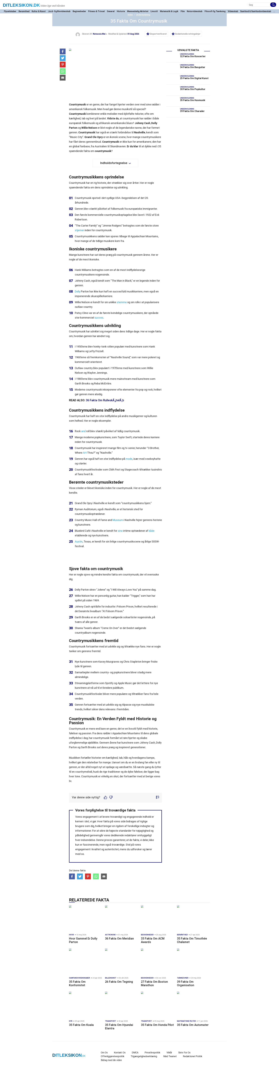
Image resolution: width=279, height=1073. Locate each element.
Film (183, 11)
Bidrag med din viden (111, 1060)
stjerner (79, 230)
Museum (118, 520)
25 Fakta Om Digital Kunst (194, 78)
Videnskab (233, 11)
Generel (111, 11)
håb (126, 757)
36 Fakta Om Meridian (119, 938)
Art (85, 452)
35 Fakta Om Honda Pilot (157, 1025)
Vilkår (169, 1052)
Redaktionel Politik (192, 1056)
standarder (125, 830)
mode (129, 458)
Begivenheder (79, 11)
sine (120, 530)
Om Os (104, 1052)
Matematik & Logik (169, 11)
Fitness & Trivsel (96, 11)
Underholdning (143, 15)
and (83, 431)
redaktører (130, 835)
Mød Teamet (170, 1056)
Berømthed (24, 11)
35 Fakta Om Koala (81, 1025)
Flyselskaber (10, 11)
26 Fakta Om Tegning (119, 981)
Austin (79, 541)
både (151, 530)
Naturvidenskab (194, 11)
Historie (121, 11)
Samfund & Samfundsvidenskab (255, 11)
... (274, 11)
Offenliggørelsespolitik (112, 1056)
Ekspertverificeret (158, 34)
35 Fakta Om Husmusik (192, 100)
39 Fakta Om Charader (192, 111)
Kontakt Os (120, 1052)
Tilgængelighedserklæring (144, 1056)
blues (129, 123)
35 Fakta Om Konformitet (77, 983)
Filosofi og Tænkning (215, 11)
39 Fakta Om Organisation (185, 983)
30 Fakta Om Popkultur (192, 89)
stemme (122, 302)
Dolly (77, 291)
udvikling (122, 187)
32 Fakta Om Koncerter (193, 56)
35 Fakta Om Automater (193, 1025)
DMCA (135, 1052)
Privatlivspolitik (152, 1052)
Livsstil (154, 11)
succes (99, 317)
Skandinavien (118, 146)
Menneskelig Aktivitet (137, 11)
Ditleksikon (21, 5)
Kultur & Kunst (39, 11)
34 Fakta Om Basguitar (192, 67)
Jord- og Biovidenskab (59, 11)
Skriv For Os (184, 1052)
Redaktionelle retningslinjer (187, 34)
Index (130, 15)
